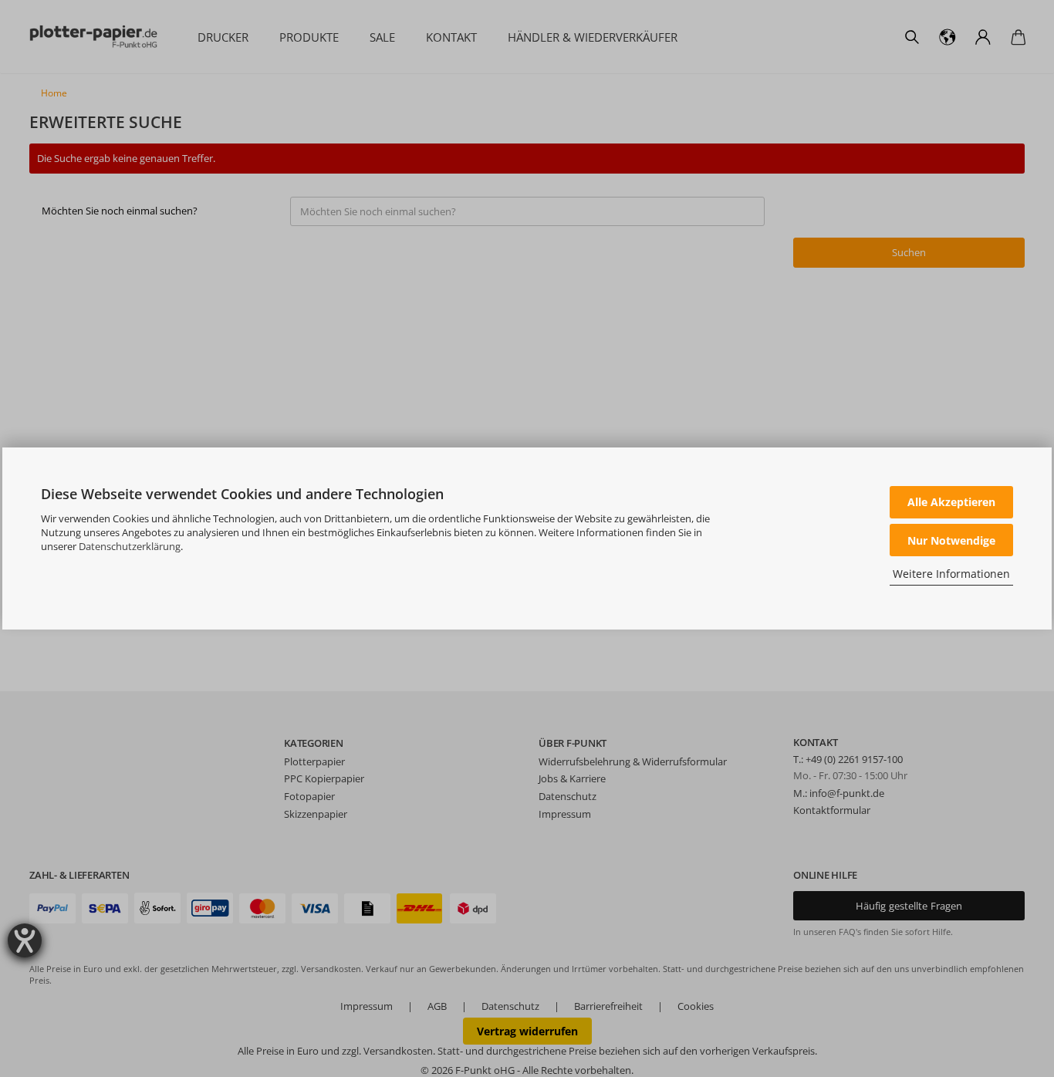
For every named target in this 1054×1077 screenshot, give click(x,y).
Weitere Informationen (951, 573)
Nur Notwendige (951, 540)
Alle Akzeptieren (951, 502)
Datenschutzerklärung (130, 546)
